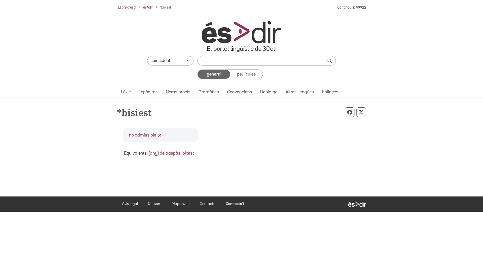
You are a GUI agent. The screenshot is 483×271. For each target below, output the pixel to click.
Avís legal (130, 204)
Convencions (239, 92)
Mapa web (181, 204)
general (214, 74)
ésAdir (148, 7)
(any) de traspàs (164, 153)
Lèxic (126, 92)
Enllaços (330, 92)
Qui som (155, 204)
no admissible (142, 135)
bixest (188, 153)
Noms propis (178, 92)
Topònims (148, 92)
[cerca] (330, 60)
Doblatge (268, 92)
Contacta (208, 204)
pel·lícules (246, 74)
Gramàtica (208, 92)
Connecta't (235, 204)
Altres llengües (300, 92)
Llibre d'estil (127, 7)
